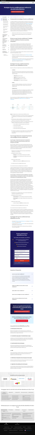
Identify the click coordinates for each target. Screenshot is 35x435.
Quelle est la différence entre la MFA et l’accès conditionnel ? (20, 286)
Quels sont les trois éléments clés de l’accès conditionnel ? (19, 299)
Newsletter (5, 430)
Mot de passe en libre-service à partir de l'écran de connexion (5, 24)
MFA (12, 350)
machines (19, 223)
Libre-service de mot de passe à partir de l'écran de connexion (5, 22)
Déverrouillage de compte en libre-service (5, 30)
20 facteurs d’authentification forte (21, 221)
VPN (22, 223)
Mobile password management (26, 397)
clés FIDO (30, 221)
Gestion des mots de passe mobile (27, 415)
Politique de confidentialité (7, 428)
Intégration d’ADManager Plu (6, 55)
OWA (23, 223)
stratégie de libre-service (22, 98)
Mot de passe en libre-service (16, 328)
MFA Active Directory (29, 23)
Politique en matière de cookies (18, 428)
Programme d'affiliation (28, 428)
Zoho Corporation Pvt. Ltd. (15, 432)
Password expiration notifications (6, 399)
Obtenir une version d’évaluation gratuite (22, 311)
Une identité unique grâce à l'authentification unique (21, 335)
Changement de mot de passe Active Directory (5, 32)
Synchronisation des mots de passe (17, 343)
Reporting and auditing (15, 399)
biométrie (13, 222)
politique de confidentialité (26, 263)
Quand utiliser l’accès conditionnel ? (18, 290)
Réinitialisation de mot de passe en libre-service (5, 27)
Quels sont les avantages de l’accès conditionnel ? (20, 294)
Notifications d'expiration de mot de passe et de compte (21, 357)
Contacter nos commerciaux (13, 430)
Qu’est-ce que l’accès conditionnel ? (18, 274)
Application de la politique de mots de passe (19, 364)
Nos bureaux (21, 430)
